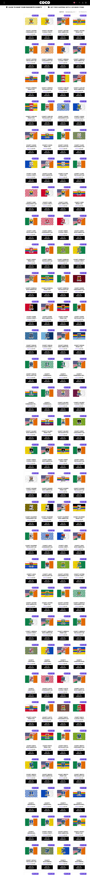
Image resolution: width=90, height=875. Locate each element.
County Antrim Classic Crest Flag (47, 31)
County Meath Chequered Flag (79, 746)
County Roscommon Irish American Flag (79, 861)
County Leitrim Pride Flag (47, 603)
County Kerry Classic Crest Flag (31, 460)
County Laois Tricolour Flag (47, 574)
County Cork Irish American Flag (63, 203)
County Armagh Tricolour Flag (47, 88)
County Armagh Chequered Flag (47, 60)
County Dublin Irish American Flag (63, 346)
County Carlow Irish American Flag (79, 88)
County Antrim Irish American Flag (63, 31)
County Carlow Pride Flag (31, 117)
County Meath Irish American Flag (47, 775)
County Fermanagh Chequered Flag (47, 374)
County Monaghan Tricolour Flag (31, 832)
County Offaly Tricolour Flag (31, 861)
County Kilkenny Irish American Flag (63, 517)
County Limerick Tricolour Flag (79, 632)
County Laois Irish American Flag (79, 546)
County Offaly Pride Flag (79, 832)
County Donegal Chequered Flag (63, 260)
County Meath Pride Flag (63, 775)
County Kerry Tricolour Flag (79, 460)
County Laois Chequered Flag (47, 546)
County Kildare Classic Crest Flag (31, 489)
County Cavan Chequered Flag (63, 117)
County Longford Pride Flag (79, 660)
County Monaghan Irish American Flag (63, 803)
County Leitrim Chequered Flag (63, 574)
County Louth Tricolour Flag (47, 718)
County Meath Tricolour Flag (79, 775)
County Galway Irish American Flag (31, 431)
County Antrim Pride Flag (79, 31)
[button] (79, 2)
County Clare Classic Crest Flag (31, 174)
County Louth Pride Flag (31, 718)
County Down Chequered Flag (79, 288)
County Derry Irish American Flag (79, 231)
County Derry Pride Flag (31, 260)
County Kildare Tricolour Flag (79, 489)
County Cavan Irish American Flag (31, 145)
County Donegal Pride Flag (47, 288)
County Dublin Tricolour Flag (31, 374)
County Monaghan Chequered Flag (31, 803)
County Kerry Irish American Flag (47, 460)
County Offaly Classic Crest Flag (47, 832)
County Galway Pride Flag (47, 431)
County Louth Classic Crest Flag (63, 689)
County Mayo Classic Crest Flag (79, 718)
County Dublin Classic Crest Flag (47, 346)
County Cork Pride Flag (79, 203)
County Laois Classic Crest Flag (63, 546)
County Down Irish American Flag (47, 317)
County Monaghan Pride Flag (79, 803)
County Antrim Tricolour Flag (31, 60)
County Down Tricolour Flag (79, 317)
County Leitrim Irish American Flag (31, 603)
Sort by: (61, 12)
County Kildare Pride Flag (63, 489)
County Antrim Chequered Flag (31, 31)
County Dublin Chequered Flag (31, 346)
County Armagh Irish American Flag (79, 60)
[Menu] (4, 2)
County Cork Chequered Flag (31, 203)
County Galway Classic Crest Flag (79, 403)
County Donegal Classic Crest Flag (79, 260)
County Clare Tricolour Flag (79, 174)
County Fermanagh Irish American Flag (79, 374)
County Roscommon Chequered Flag (47, 861)
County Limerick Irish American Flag (47, 632)
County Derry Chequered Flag (47, 231)
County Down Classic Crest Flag (31, 317)
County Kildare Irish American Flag (47, 489)
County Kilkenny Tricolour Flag (31, 546)
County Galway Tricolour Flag (63, 431)
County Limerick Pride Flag (63, 632)
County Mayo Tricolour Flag (63, 746)
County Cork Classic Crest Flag (47, 203)
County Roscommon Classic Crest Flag (63, 861)
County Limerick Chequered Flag (79, 603)
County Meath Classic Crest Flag (31, 775)
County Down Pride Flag (63, 317)
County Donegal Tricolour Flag (63, 288)
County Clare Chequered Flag (79, 145)
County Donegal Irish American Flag (31, 288)
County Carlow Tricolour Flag (47, 117)
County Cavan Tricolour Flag (63, 145)
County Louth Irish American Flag (79, 689)
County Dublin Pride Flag (79, 346)
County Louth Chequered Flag (47, 689)
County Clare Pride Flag (63, 174)
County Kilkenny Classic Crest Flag (47, 517)
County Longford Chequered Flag (31, 660)
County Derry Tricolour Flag (47, 260)
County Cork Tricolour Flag (31, 231)
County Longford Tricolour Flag (31, 689)
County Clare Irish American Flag (47, 174)
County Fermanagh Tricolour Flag (47, 403)
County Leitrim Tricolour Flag (63, 603)
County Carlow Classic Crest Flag (63, 88)
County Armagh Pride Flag (31, 88)
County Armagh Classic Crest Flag (63, 60)
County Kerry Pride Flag (63, 460)
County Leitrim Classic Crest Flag (79, 574)
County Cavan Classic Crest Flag (79, 117)
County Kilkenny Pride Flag (79, 517)
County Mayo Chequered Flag (63, 718)
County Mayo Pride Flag (47, 746)
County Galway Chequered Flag (63, 403)
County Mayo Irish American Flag (31, 746)
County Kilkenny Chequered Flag (31, 517)
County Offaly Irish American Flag (63, 832)
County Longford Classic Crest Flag (47, 660)
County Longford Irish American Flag (63, 660)
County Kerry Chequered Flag (79, 431)
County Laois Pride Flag (31, 574)
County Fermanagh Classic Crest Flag (63, 374)
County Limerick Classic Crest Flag (31, 632)
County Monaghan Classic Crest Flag (47, 803)
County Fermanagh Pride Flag (31, 403)
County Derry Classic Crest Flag (63, 231)
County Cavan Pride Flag (47, 145)
